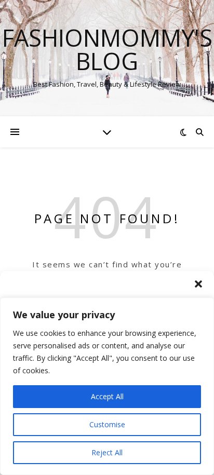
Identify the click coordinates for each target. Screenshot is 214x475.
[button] (198, 284)
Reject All (107, 452)
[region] (107, 386)
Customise (107, 424)
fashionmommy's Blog (107, 49)
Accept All (107, 396)
